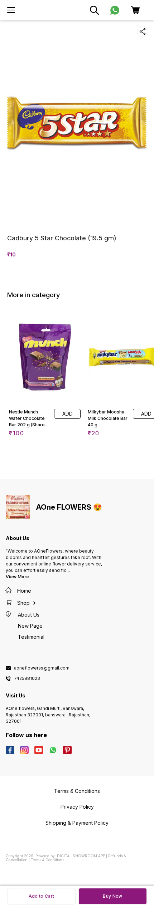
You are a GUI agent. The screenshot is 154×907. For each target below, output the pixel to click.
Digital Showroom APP (81, 856)
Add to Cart (41, 896)
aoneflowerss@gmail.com (41, 668)
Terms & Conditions (47, 860)
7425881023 (27, 678)
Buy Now (112, 896)
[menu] (11, 10)
